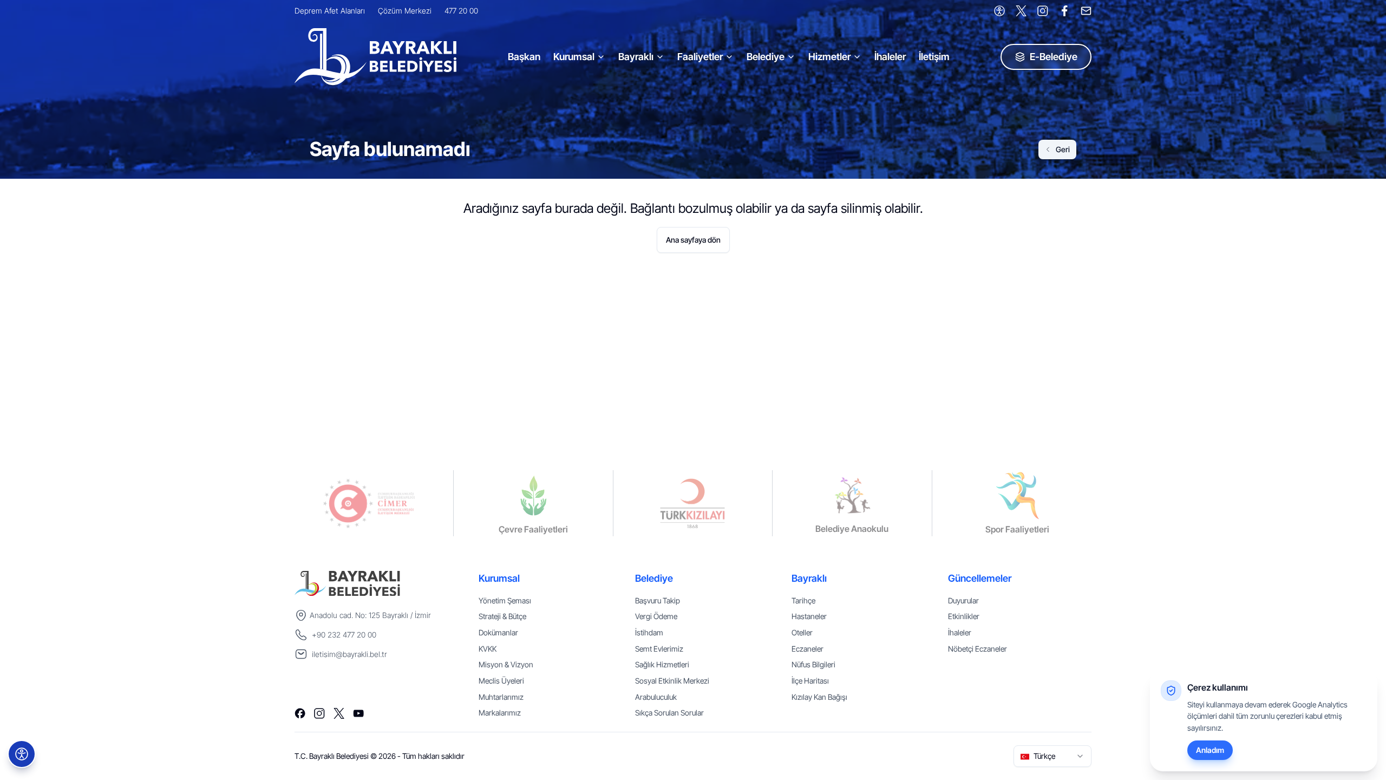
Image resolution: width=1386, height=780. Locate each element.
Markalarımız (500, 712)
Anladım (1210, 750)
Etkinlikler (963, 616)
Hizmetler (829, 56)
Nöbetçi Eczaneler (977, 648)
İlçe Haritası (810, 680)
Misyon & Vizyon (506, 664)
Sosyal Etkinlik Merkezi (672, 680)
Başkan (524, 56)
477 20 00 (461, 10)
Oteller (802, 632)
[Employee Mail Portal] (1086, 10)
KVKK (487, 648)
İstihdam (649, 632)
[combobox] (1052, 756)
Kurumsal (573, 56)
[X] (1021, 10)
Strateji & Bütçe (502, 616)
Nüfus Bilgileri (813, 664)
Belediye (765, 56)
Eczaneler (807, 648)
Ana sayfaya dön (693, 239)
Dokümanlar (498, 632)
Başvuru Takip (657, 600)
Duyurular (963, 600)
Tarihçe (803, 600)
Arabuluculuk (656, 696)
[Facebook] (1064, 10)
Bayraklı (635, 56)
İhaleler (890, 56)
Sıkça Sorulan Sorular (669, 712)
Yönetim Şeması (505, 600)
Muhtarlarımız (501, 696)
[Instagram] (1042, 10)
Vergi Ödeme (656, 616)
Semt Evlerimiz (659, 648)
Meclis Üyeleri (501, 680)
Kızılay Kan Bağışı (819, 696)
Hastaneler (809, 616)
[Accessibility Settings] (999, 10)
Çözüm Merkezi (405, 10)
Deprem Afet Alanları (330, 10)
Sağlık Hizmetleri (662, 664)
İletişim (934, 56)
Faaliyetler (700, 56)
